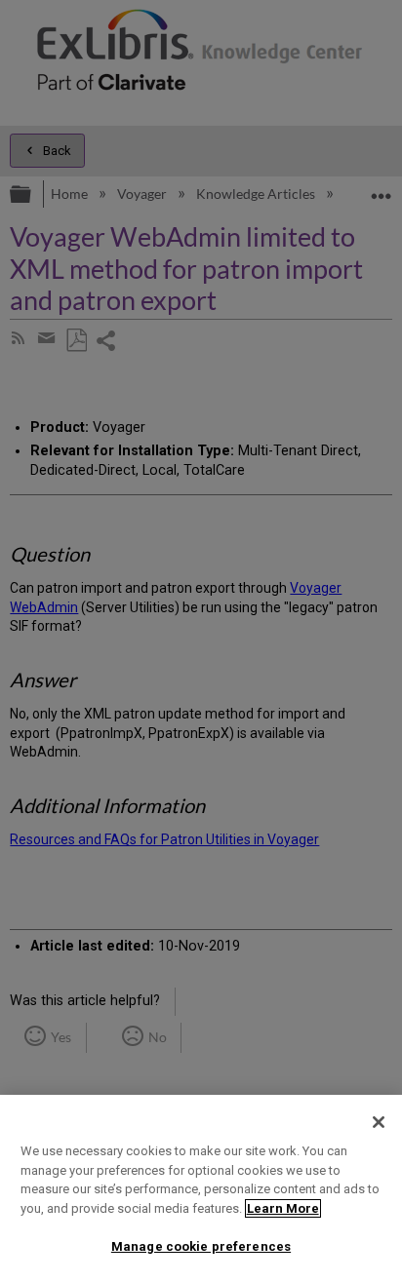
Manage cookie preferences (201, 1246)
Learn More (283, 1208)
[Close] (378, 1122)
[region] (201, 1188)
